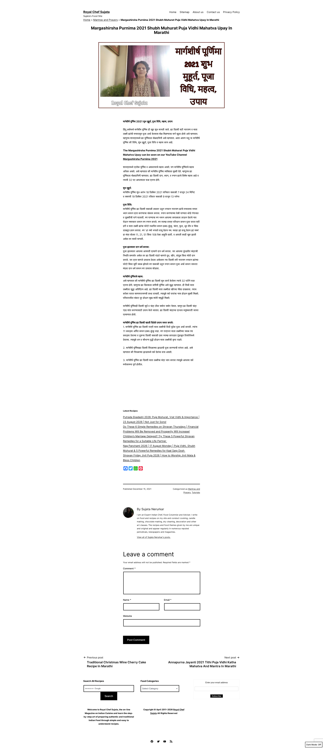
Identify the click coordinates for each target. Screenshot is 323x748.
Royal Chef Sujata (96, 12)
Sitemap (184, 12)
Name (127, 600)
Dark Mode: (311, 744)
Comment (129, 568)
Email (167, 600)
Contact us (213, 12)
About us (198, 12)
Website (127, 616)
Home (172, 12)
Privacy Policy (231, 12)
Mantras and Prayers (105, 19)
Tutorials (196, 492)
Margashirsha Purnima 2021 (140, 159)
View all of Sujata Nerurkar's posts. (153, 537)
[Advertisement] (161, 388)
